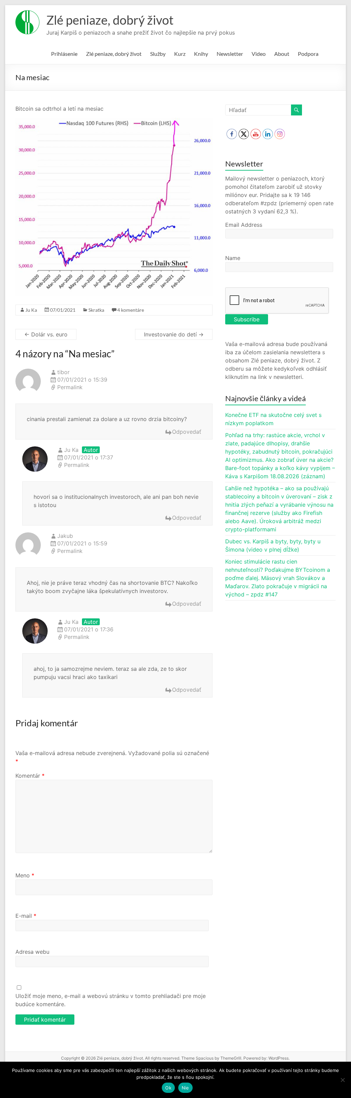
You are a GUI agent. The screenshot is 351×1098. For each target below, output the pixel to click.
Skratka (96, 310)
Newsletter (230, 53)
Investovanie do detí (174, 334)
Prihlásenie (64, 53)
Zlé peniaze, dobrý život (109, 19)
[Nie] (342, 1079)
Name (232, 258)
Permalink (70, 387)
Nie (185, 1087)
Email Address (243, 224)
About (281, 53)
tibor (63, 372)
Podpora (308, 53)
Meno (24, 875)
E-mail (25, 915)
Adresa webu (32, 951)
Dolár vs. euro (46, 334)
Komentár (30, 775)
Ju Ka (31, 310)
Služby (158, 53)
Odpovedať (186, 431)
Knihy (201, 53)
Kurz (179, 53)
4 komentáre (130, 310)
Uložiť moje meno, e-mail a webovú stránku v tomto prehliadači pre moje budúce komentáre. (110, 1000)
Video (259, 53)
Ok (168, 1087)
